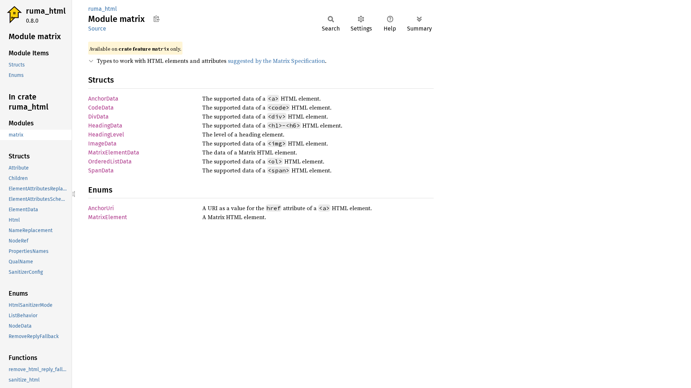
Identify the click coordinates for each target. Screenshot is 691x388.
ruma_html (46, 11)
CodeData (101, 107)
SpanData (101, 170)
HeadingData (105, 125)
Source (97, 28)
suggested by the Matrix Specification (276, 61)
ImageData (102, 143)
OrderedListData (110, 161)
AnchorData (103, 98)
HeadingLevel (106, 134)
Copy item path (156, 19)
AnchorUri (101, 208)
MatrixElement (107, 217)
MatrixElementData (113, 152)
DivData (98, 116)
